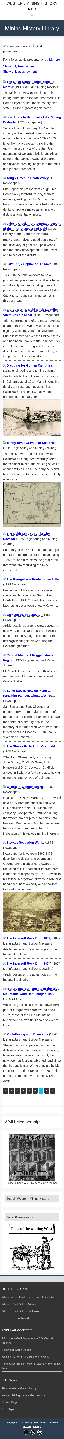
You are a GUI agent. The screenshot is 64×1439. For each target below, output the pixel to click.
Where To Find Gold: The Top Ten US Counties (28, 1297)
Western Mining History (32, 3)
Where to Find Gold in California (20, 1311)
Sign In (32, 9)
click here (53, 59)
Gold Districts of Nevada (16, 1318)
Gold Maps (8, 1409)
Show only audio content (20, 71)
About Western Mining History (19, 1388)
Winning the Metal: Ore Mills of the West (25, 1356)
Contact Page (9, 1402)
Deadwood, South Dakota (16, 1349)
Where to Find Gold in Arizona (19, 1304)
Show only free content (19, 66)
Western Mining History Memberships (23, 1395)
